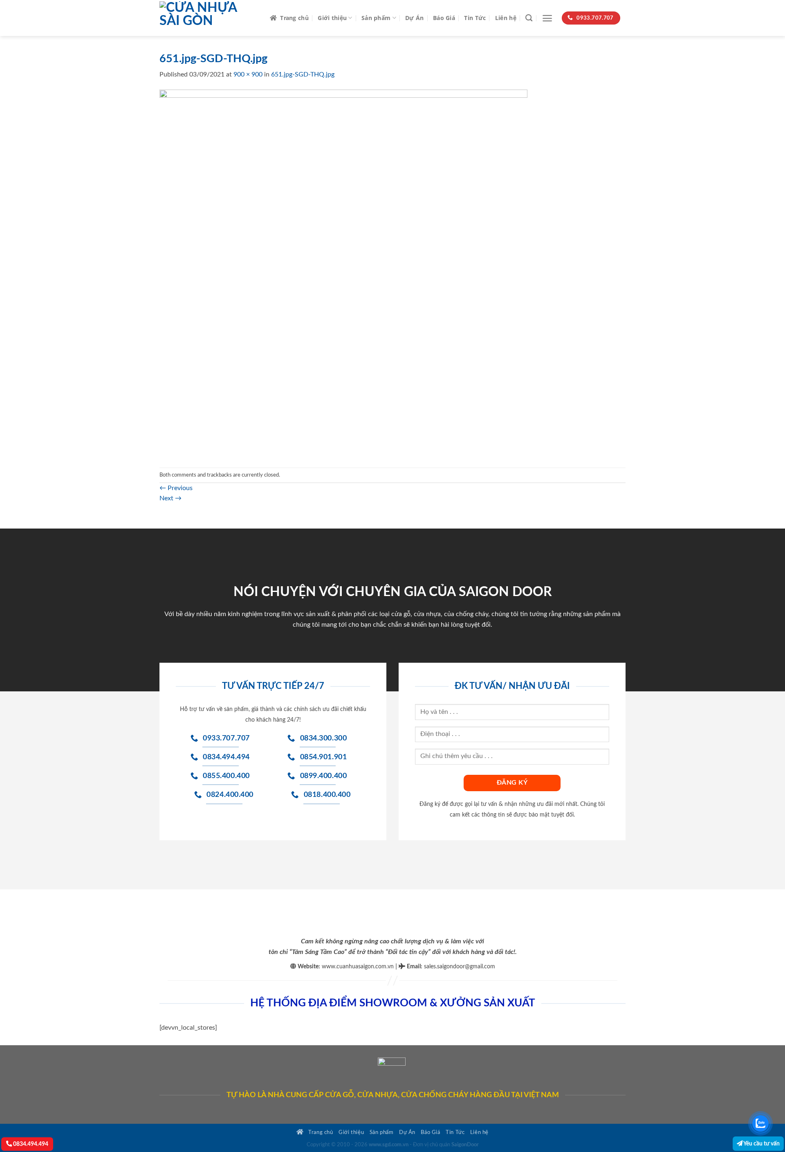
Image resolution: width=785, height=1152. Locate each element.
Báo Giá (444, 18)
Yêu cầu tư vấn (761, 1144)
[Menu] (547, 18)
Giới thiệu (332, 18)
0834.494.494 (30, 1144)
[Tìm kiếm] (528, 18)
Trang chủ (294, 18)
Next (170, 498)
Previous (176, 488)
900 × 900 (247, 74)
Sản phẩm (375, 18)
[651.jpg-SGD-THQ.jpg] (343, 273)
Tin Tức (475, 18)
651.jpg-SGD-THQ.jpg (302, 74)
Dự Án (414, 18)
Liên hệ (505, 18)
